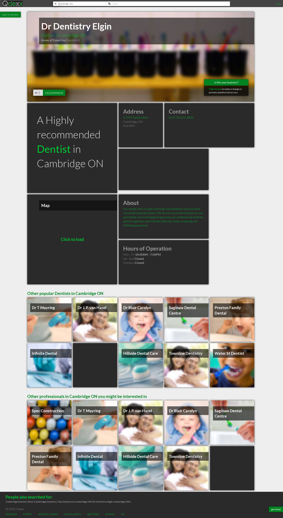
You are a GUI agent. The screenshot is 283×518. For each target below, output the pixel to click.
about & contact (48, 514)
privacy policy (72, 514)
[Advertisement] (164, 169)
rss (123, 514)
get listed (93, 514)
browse (110, 514)
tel (181, 117)
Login (278, 3)
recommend (54, 92)
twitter (27, 514)
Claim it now (215, 89)
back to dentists (10, 14)
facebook (11, 514)
